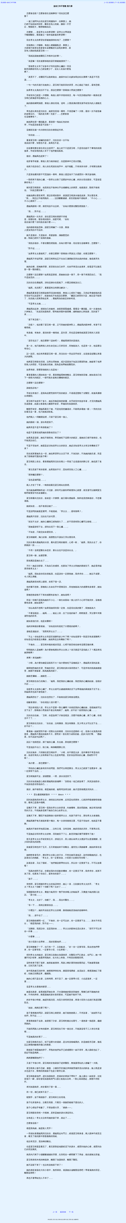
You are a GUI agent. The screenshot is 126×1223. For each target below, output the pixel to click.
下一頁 (117, 2)
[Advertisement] (86, 39)
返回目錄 (63, 1212)
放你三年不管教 (11, 2)
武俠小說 (60, 1219)
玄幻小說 (55, 1219)
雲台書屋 (3, 2)
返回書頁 (122, 2)
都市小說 (65, 1219)
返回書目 (111, 2)
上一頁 (106, 2)
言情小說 (71, 1219)
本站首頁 (50, 1219)
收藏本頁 (76, 1219)
